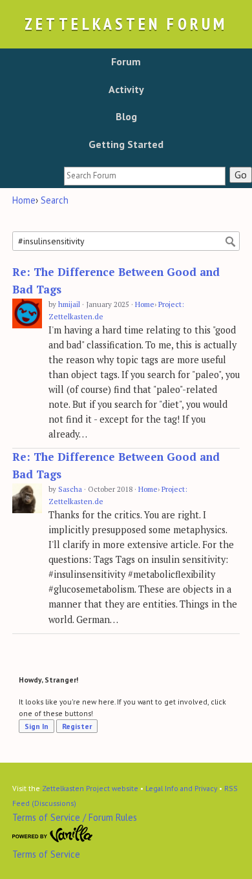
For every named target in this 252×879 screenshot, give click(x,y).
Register (77, 726)
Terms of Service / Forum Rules (74, 817)
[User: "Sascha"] (27, 498)
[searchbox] (145, 176)
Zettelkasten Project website (90, 788)
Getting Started (126, 144)
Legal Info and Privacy (181, 788)
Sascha (70, 489)
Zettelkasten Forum (126, 23)
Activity (126, 89)
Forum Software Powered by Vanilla (52, 834)
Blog (126, 116)
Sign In (36, 726)
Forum (126, 61)
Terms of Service (46, 854)
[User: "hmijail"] (27, 314)
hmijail (69, 304)
